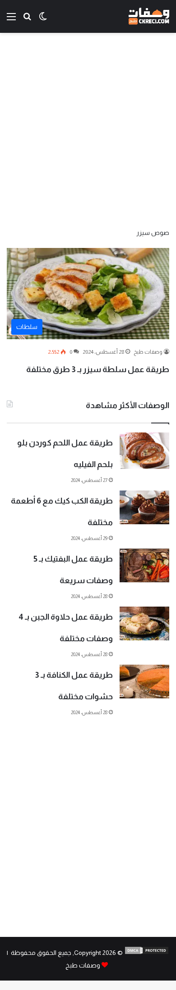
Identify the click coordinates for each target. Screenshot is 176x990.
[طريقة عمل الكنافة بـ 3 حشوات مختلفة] (144, 681)
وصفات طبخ (148, 352)
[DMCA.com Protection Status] (146, 952)
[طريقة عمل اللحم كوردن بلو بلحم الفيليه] (144, 450)
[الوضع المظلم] (42, 20)
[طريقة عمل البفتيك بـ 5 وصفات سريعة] (144, 565)
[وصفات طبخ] (149, 16)
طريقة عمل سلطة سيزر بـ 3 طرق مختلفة (97, 369)
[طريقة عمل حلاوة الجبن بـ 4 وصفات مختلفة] (144, 623)
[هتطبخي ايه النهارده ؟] (27, 20)
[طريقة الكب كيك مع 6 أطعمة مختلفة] (144, 507)
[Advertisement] (88, 129)
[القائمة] (11, 20)
